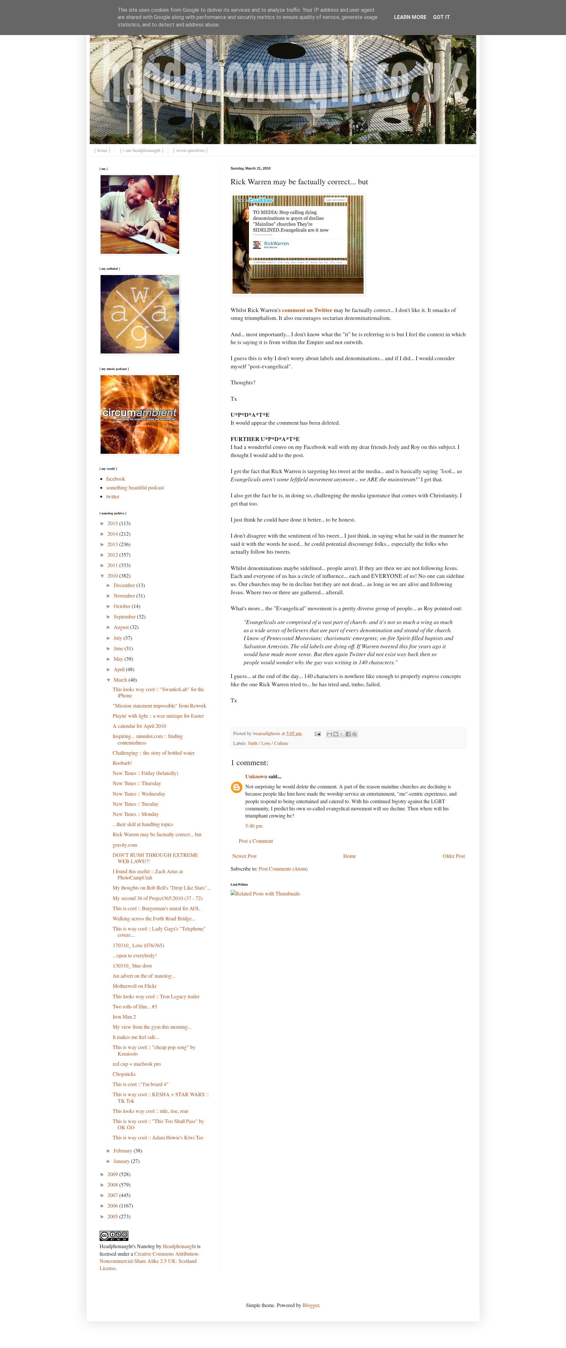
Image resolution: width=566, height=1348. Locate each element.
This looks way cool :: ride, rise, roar (150, 1110)
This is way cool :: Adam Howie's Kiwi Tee (158, 1137)
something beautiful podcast (135, 487)
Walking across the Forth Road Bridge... (154, 918)
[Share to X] (342, 734)
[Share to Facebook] (348, 734)
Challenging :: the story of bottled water (154, 752)
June (119, 648)
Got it (441, 17)
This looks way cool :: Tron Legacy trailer (156, 996)
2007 (113, 1194)
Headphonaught (179, 1246)
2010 (113, 575)
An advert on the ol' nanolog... (144, 975)
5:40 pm (253, 825)
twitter (112, 496)
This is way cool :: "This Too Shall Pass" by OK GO (158, 1124)
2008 (113, 1184)
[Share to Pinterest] (354, 734)
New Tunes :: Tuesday (136, 803)
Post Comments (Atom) (283, 868)
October (123, 605)
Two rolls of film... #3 (135, 1006)
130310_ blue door (132, 965)
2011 (113, 565)
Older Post (454, 855)
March (121, 679)
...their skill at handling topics (143, 824)
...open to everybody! (135, 955)
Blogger (311, 1305)
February (124, 1150)
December (125, 585)
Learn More (410, 17)
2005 (113, 1216)
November (125, 595)
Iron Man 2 (124, 1016)
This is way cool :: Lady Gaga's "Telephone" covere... (159, 931)
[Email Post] (317, 733)
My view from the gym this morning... (152, 1026)
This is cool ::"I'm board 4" (141, 1083)
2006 (113, 1205)
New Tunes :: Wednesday (139, 793)
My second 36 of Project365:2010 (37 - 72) (157, 898)
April (120, 669)
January (122, 1160)
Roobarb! (122, 762)
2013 (113, 544)
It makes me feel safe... (136, 1036)
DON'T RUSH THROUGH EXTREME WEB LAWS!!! (155, 857)
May (119, 658)
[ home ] (102, 150)
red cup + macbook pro (137, 1063)
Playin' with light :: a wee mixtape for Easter (158, 715)
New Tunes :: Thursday (137, 783)
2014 (113, 533)
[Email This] (329, 734)
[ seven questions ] (190, 150)
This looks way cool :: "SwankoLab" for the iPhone (158, 692)
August (122, 626)
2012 (113, 554)
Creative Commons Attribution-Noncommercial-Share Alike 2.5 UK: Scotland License (149, 1261)
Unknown (256, 776)
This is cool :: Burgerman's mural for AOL (156, 908)
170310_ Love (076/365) (138, 945)
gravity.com (125, 844)
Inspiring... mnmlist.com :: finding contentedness (148, 739)
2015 (113, 523)
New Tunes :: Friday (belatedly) (145, 772)
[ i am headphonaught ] (141, 150)
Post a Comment (256, 840)
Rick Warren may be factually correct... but (157, 834)
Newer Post (244, 855)
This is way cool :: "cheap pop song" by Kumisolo (154, 1050)
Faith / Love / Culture (268, 743)
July (118, 637)
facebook (115, 478)
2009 (113, 1174)
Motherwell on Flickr (135, 985)
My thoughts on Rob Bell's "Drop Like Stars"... (162, 887)
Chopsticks (124, 1073)
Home (349, 855)
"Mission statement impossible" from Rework (159, 705)
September (125, 616)
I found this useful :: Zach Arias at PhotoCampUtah (148, 874)
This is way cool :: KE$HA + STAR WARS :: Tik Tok (161, 1097)
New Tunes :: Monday (136, 813)
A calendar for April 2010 (139, 725)
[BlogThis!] (335, 734)
